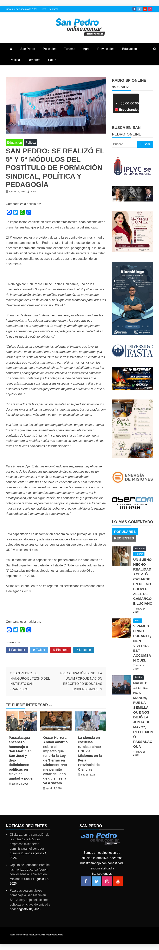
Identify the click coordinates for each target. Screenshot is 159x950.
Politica (15, 60)
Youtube (145, 9)
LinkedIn (84, 649)
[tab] (125, 531)
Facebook (134, 9)
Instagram (150, 9)
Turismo (69, 48)
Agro (86, 48)
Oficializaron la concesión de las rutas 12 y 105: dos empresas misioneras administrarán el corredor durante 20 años (29, 844)
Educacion (129, 48)
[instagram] (107, 881)
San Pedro (27, 48)
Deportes (34, 60)
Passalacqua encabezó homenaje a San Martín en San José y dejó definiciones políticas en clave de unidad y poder (30, 900)
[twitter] (96, 881)
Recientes (124, 538)
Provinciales (105, 48)
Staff (43, 9)
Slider (138, 620)
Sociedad (140, 548)
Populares (125, 532)
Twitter (139, 9)
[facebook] (86, 881)
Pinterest (61, 649)
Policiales (49, 48)
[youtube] (118, 881)
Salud (52, 60)
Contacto (53, 9)
